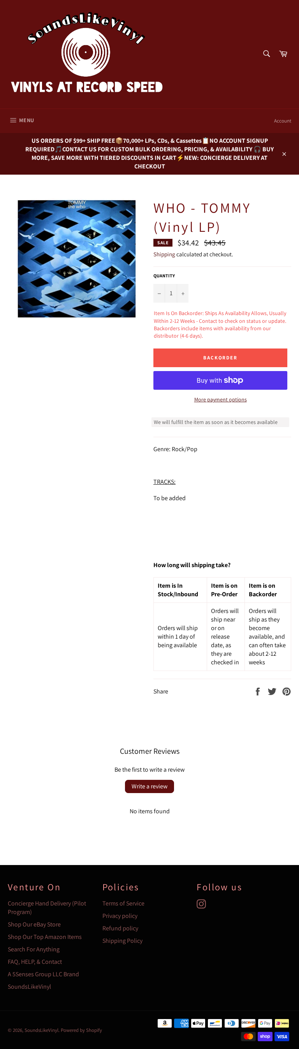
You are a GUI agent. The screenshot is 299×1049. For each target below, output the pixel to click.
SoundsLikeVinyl (29, 986)
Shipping (164, 254)
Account (282, 120)
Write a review (149, 786)
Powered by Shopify (81, 1030)
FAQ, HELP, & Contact (35, 962)
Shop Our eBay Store (34, 924)
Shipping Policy (122, 941)
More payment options (220, 399)
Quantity (164, 275)
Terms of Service (123, 903)
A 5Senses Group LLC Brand (43, 974)
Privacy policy (119, 916)
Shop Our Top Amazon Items (45, 937)
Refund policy (120, 928)
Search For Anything (34, 949)
